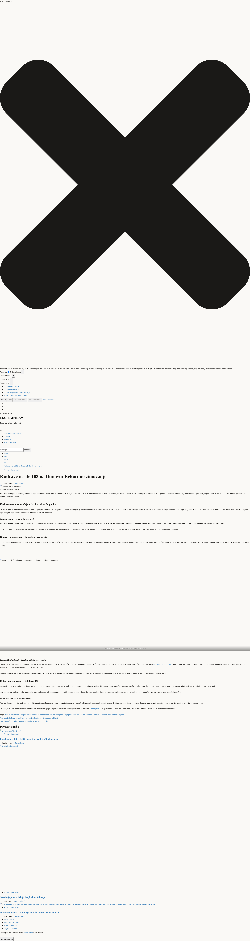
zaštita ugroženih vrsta (103, 715)
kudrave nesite (31, 715)
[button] (125, 185)
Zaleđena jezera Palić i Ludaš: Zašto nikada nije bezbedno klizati (29, 718)
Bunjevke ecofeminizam (12, 433)
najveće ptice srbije (60, 715)
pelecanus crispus (75, 715)
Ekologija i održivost (11, 922)
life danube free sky (44, 715)
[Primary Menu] (1, 430)
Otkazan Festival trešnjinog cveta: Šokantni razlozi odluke (29, 912)
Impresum (7, 439)
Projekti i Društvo (10, 929)
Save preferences (35, 400)
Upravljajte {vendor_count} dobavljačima (18, 392)
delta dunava (10, 715)
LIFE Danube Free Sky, (162, 664)
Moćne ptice (94, 709)
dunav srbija (20, 715)
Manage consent (7, 939)
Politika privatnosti (10, 442)
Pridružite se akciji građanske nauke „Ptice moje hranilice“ (24, 721)
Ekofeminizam (9, 919)
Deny (10, 400)
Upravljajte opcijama (11, 386)
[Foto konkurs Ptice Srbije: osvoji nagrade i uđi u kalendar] (10, 731)
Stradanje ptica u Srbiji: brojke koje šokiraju (22, 897)
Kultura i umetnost (10, 925)
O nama (7, 436)
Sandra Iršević (19, 483)
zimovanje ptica (118, 715)
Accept (3, 400)
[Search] (0, 446)
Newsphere (28, 933)
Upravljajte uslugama (11, 389)
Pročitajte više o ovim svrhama (15, 395)
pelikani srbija (88, 715)
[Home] (0, 427)
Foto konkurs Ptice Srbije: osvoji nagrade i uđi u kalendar (29, 739)
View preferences (20, 400)
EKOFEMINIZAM (11, 418)
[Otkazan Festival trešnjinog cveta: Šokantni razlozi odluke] (78, 904)
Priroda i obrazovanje (11, 470)
